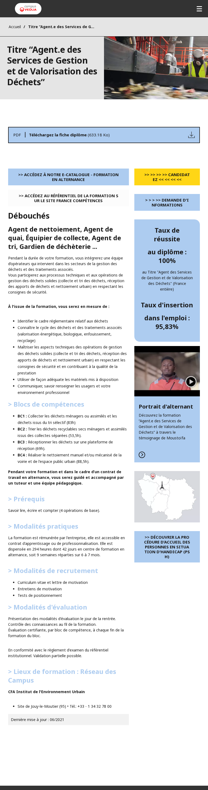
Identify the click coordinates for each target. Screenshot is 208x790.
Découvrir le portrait (167, 404)
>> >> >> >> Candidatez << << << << (167, 177)
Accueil (15, 26)
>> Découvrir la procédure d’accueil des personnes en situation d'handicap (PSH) (167, 546)
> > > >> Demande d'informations (167, 202)
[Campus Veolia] (28, 9)
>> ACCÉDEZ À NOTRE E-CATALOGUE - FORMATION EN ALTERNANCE (68, 177)
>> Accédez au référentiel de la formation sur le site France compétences (68, 198)
